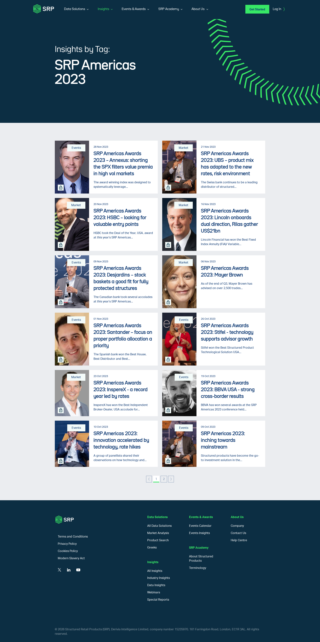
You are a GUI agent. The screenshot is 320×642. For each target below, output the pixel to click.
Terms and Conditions (73, 536)
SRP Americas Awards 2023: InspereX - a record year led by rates (121, 390)
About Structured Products (201, 558)
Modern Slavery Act (71, 558)
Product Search (158, 540)
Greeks (152, 547)
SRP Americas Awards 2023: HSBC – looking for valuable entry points (120, 218)
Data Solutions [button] (74, 9)
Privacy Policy (67, 543)
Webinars (153, 592)
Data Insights (156, 585)
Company (237, 525)
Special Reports (158, 599)
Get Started (257, 9)
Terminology (197, 567)
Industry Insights (158, 578)
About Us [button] (198, 9)
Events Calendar (200, 525)
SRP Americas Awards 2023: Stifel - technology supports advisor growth (227, 332)
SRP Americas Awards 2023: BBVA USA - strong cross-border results (228, 390)
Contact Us (238, 533)
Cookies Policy (68, 551)
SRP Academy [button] (168, 9)
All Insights (154, 570)
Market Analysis (158, 533)
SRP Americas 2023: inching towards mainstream (223, 440)
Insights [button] (103, 9)
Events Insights (199, 533)
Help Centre (239, 540)
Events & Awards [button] (134, 9)
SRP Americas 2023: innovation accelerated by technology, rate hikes (121, 440)
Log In (279, 9)
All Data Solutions (159, 525)
